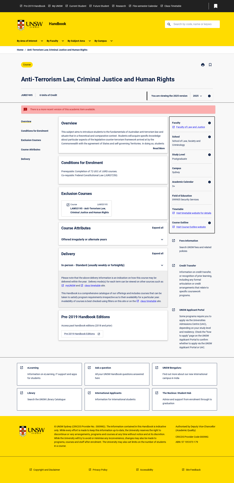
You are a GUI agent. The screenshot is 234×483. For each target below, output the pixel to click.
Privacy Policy (100, 469)
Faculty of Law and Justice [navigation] (190, 127)
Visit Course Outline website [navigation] (191, 227)
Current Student (77, 6)
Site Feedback (193, 469)
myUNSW (70, 285)
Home (20, 49)
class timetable (93, 285)
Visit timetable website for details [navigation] (193, 213)
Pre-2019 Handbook (34, 6)
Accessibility (146, 469)
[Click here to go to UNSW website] (30, 26)
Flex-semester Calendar (145, 6)
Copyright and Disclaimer (46, 469)
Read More (159, 148)
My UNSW (57, 6)
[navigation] (82, 333)
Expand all (157, 227)
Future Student (101, 6)
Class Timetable (172, 6)
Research (121, 6)
